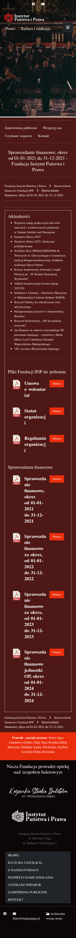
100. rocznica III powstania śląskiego (36, 349)
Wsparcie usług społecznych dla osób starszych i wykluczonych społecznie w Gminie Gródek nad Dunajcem (37, 227)
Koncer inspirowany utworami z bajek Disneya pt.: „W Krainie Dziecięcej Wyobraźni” (37, 274)
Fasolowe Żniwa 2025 (27, 237)
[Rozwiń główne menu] (68, 27)
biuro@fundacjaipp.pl (26, 918)
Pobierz (57, 383)
